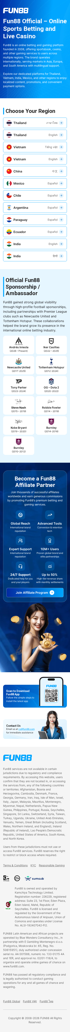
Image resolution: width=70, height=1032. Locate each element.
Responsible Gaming (52, 865)
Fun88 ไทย (46, 1001)
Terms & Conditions (15, 865)
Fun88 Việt (30, 1001)
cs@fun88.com (26, 729)
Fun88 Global (11, 1001)
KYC (33, 865)
